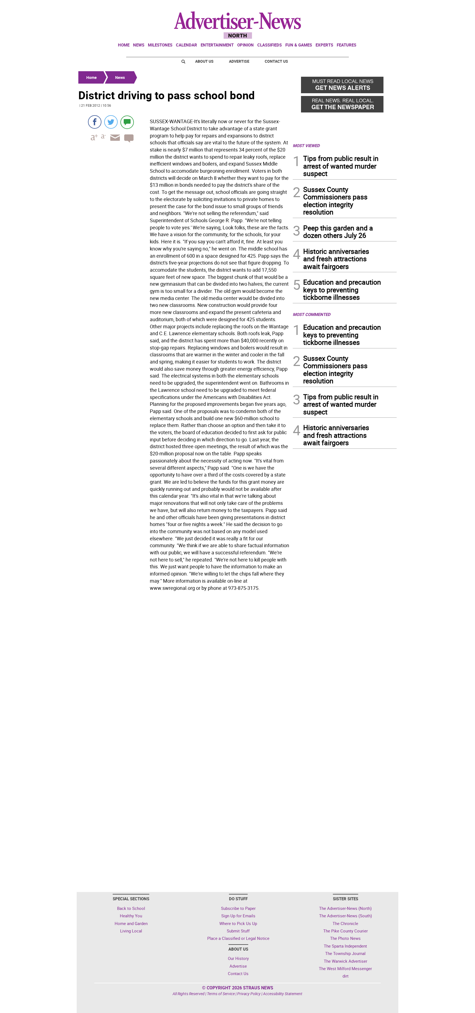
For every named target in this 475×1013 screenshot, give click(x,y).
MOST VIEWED (306, 145)
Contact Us (276, 61)
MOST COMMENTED (311, 314)
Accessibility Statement (282, 993)
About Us (204, 61)
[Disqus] (183, 668)
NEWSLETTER (352, 6)
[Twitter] (111, 122)
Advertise (239, 61)
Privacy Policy (249, 993)
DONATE (383, 6)
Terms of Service (221, 993)
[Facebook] (94, 122)
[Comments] (127, 122)
